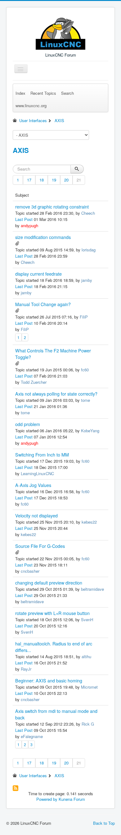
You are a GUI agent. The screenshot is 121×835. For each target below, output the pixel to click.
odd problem (27, 424)
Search (67, 93)
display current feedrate (38, 274)
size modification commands (43, 237)
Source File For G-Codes (40, 546)
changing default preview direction (48, 583)
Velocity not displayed (36, 515)
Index (20, 93)
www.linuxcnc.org (31, 105)
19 (54, 180)
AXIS (21, 150)
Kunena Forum (72, 799)
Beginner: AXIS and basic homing (48, 680)
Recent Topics (43, 93)
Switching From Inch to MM (42, 455)
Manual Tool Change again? (43, 304)
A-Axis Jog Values (33, 485)
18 (41, 180)
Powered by (46, 799)
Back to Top (104, 823)
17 (29, 180)
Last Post (24, 219)
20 (66, 180)
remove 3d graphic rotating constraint (52, 207)
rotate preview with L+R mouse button (52, 613)
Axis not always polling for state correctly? (56, 394)
